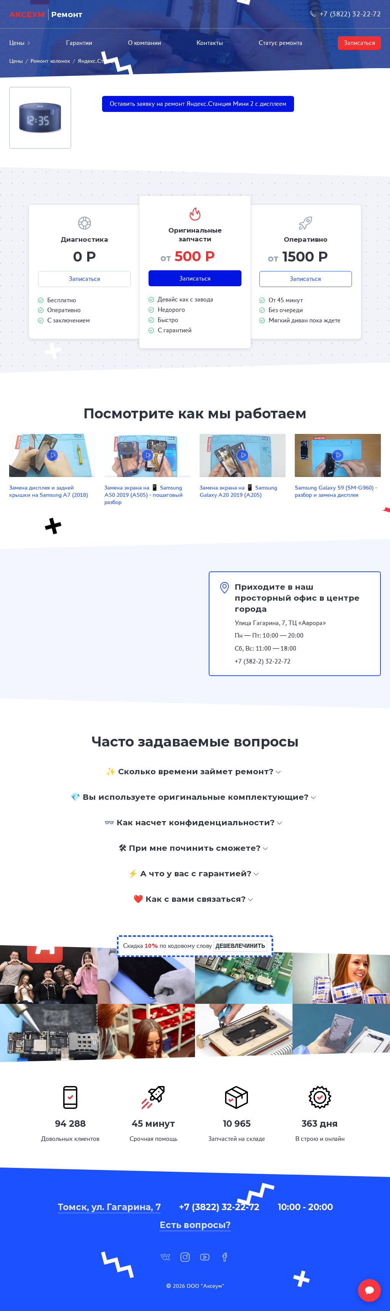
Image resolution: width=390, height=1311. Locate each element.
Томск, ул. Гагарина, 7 (109, 1207)
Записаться (359, 42)
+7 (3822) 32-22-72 (350, 14)
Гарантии (79, 42)
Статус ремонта (280, 42)
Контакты (210, 42)
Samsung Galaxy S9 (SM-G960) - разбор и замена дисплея (336, 491)
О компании (144, 42)
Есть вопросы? (195, 1225)
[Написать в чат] (369, 1290)
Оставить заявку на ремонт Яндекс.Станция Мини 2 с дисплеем (198, 103)
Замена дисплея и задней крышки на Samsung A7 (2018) (48, 491)
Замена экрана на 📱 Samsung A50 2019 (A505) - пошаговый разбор (143, 494)
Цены (16, 42)
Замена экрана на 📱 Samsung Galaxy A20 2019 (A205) (238, 491)
